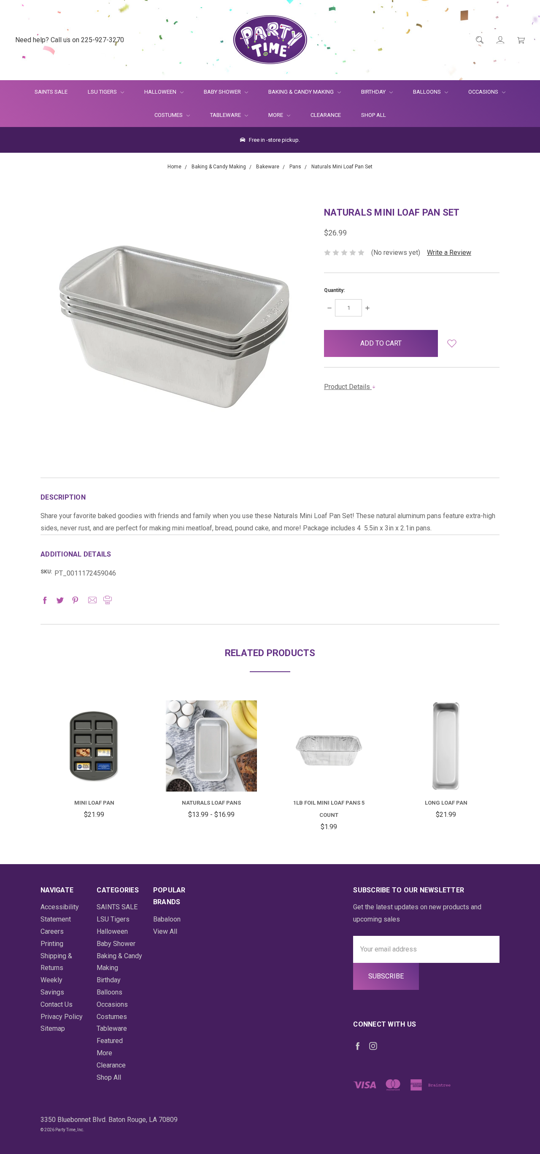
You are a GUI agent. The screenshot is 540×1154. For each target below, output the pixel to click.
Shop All (373, 115)
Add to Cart (94, 771)
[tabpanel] (94, 760)
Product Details (348, 387)
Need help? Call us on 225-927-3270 (69, 40)
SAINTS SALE (51, 92)
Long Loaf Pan (446, 803)
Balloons (427, 92)
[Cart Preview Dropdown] (520, 40)
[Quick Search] (479, 40)
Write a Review (449, 253)
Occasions (484, 92)
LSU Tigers (103, 92)
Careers (52, 931)
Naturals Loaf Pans (211, 803)
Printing (51, 944)
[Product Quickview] (94, 739)
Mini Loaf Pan (94, 803)
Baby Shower (223, 92)
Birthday (374, 92)
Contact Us (56, 1004)
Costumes (169, 115)
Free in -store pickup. (274, 140)
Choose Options (219, 776)
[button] (451, 343)
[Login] (499, 40)
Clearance (325, 115)
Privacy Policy (61, 1017)
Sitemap (52, 1028)
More (270, 115)
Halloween (161, 92)
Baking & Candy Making (301, 92)
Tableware (226, 115)
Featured (110, 1041)
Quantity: (334, 290)
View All (165, 931)
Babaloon (167, 919)
